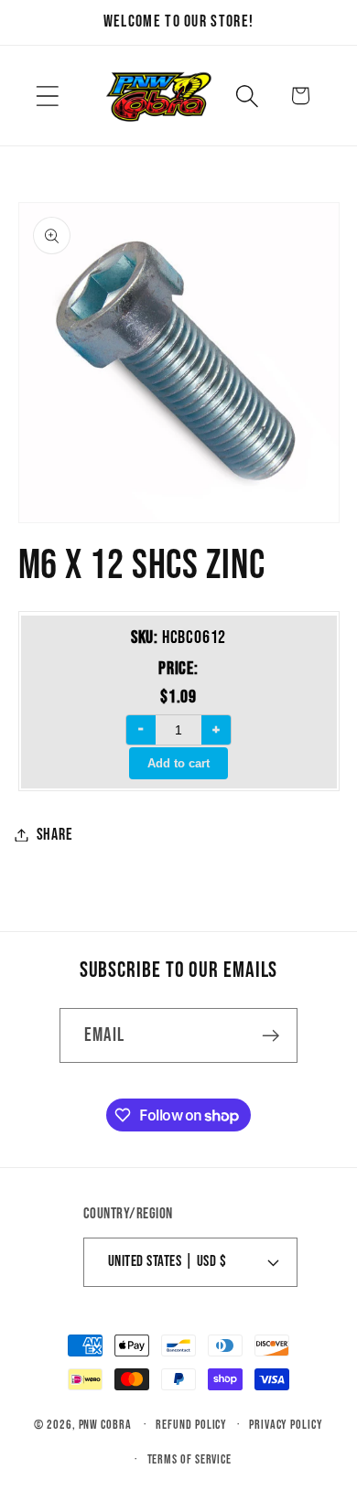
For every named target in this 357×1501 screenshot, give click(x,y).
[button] (47, 96)
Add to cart (178, 763)
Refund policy (191, 1424)
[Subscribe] (270, 1036)
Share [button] (55, 834)
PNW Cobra (105, 1424)
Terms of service (190, 1459)
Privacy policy (286, 1424)
